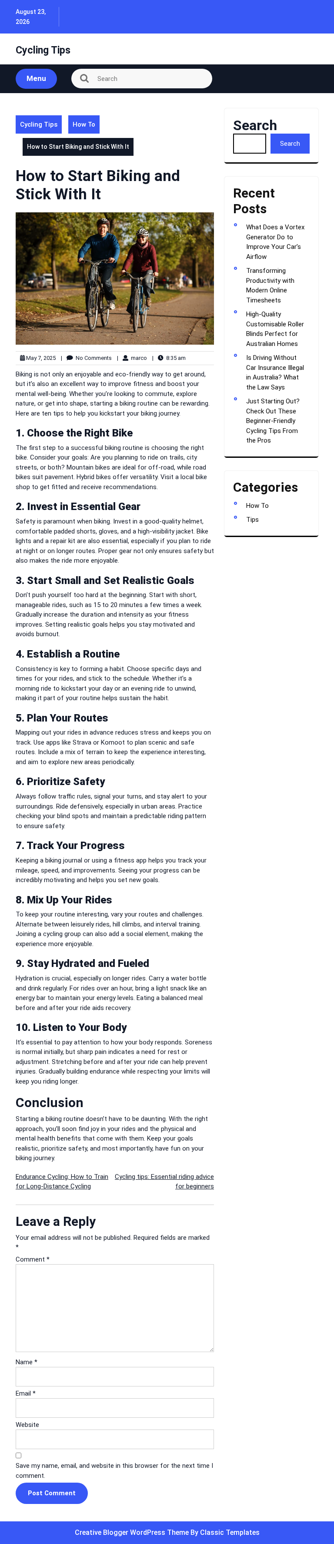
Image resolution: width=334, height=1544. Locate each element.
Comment (33, 1259)
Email (26, 1393)
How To (84, 124)
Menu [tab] (36, 78)
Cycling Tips (43, 50)
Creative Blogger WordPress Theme (132, 1532)
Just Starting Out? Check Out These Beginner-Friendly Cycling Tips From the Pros (273, 420)
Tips (252, 520)
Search (255, 125)
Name (26, 1362)
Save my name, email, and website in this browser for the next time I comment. (114, 1471)
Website (27, 1425)
